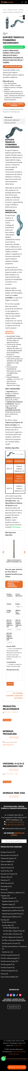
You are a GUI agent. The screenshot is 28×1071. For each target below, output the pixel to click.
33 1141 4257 (18, 822)
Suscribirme (13, 1007)
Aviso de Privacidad (19, 1051)
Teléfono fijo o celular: (18, 612)
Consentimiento (12, 662)
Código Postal (9, 611)
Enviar (10, 684)
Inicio (4, 10)
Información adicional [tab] (11, 120)
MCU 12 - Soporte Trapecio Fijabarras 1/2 (10, 624)
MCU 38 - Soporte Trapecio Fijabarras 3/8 (10, 637)
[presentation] (3, 552)
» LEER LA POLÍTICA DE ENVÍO (12, 66)
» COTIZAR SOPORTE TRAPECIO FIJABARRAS (14, 104)
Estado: (18, 604)
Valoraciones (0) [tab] (10, 123)
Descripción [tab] (8, 117)
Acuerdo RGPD (11, 646)
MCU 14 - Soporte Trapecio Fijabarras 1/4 (18, 624)
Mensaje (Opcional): (13, 670)
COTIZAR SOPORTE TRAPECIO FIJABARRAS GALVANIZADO (13, 584)
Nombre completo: (10, 595)
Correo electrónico (18, 595)
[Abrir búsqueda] (22, 2)
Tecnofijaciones (16, 112)
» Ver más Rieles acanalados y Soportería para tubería (14, 695)
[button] (3, 1058)
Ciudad (9, 604)
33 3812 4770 (19, 825)
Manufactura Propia (14, 109)
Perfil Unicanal (12, 10)
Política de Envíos (14, 1054)
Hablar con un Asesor (17, 1067)
